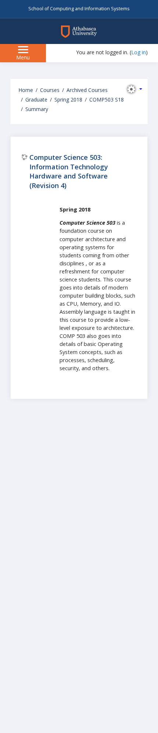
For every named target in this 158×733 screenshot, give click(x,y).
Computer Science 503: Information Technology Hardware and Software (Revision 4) (68, 171)
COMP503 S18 (106, 99)
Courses (50, 89)
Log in (138, 52)
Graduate (36, 99)
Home (25, 89)
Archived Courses (87, 89)
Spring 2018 (68, 99)
